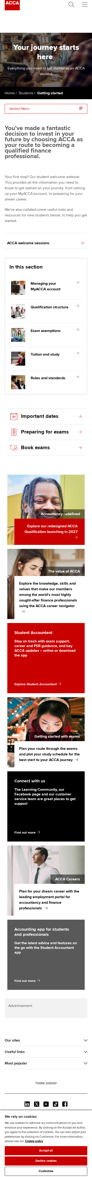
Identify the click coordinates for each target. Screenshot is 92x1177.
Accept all (46, 1150)
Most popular (16, 1063)
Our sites (12, 1040)
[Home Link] (46, 1083)
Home (10, 93)
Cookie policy (34, 1141)
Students (26, 93)
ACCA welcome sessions (28, 243)
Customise (46, 1171)
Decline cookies (46, 1161)
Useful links (15, 1051)
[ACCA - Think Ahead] (12, 9)
